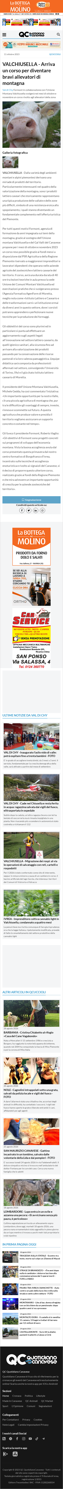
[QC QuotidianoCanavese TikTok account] (36, 1438)
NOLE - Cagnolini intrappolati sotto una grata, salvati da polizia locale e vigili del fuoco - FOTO (31, 1093)
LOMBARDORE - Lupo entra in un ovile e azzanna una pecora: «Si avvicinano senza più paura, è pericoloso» (30, 1215)
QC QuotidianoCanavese (32, 1469)
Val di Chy (7, 89)
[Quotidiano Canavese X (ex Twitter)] (10, 1438)
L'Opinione (17, 1406)
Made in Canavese (12, 1400)
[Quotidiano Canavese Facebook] (17, 1438)
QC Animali (31, 1400)
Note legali (8, 1424)
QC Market (47, 1400)
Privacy (26, 1419)
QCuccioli (55, 54)
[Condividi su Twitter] (28, 510)
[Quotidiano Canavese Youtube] (30, 1438)
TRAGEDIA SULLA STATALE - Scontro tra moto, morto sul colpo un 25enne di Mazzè (40, 1257)
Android (53, 1383)
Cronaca (16, 1395)
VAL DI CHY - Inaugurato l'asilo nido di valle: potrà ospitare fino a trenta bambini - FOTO (30, 754)
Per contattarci (10, 1419)
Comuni (31, 1406)
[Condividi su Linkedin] (35, 510)
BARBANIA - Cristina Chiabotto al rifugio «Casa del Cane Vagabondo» (28, 1034)
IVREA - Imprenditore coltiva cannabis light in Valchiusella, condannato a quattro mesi (31, 920)
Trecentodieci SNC (25, 1482)
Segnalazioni (45, 1406)
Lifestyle (40, 1395)
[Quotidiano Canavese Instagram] (23, 1438)
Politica (29, 1395)
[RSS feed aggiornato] (4, 1438)
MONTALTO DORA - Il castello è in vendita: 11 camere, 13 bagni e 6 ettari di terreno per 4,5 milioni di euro (40, 1320)
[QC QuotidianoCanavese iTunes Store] (15, 1454)
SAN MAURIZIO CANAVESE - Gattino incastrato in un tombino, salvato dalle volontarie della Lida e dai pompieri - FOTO (29, 1154)
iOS (45, 1383)
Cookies (38, 1419)
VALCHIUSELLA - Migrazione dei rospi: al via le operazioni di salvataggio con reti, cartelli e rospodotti (31, 864)
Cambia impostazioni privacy (33, 1424)
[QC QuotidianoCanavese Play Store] (5, 1454)
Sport (5, 1406)
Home (5, 1395)
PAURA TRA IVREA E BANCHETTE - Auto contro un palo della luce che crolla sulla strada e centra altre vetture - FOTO (39, 1290)
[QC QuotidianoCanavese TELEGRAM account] (43, 1438)
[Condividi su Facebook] (21, 510)
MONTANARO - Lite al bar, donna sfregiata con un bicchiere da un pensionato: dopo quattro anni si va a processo (40, 1305)
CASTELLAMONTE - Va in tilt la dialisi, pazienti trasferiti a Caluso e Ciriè (38, 1333)
